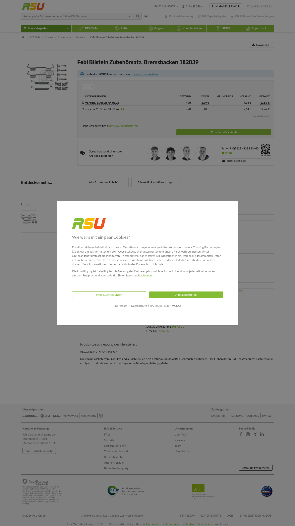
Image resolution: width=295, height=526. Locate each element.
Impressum (120, 305)
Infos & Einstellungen (109, 294)
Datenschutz (139, 305)
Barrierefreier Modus (165, 305)
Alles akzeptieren (186, 294)
